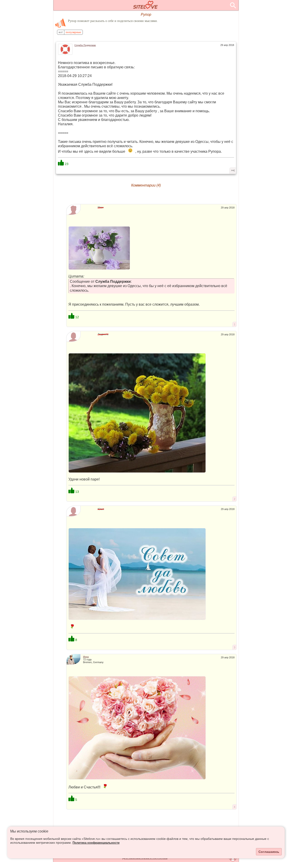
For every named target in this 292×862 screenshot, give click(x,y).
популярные (73, 32)
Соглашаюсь (268, 852)
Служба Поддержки (85, 45)
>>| (233, 170)
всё (61, 32)
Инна (86, 656)
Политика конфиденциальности (96, 842)
